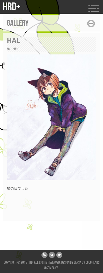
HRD (30, 262)
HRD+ (12, 6)
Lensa (77, 262)
